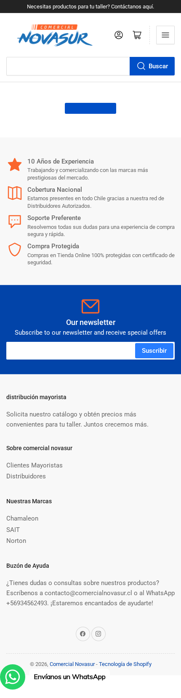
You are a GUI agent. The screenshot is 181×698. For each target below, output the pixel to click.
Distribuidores (26, 476)
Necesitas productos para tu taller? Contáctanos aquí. (90, 6)
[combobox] (90, 66)
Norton (16, 541)
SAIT (13, 530)
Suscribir (154, 350)
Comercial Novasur (72, 664)
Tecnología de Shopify (125, 664)
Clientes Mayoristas (34, 465)
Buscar (158, 66)
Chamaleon (22, 518)
